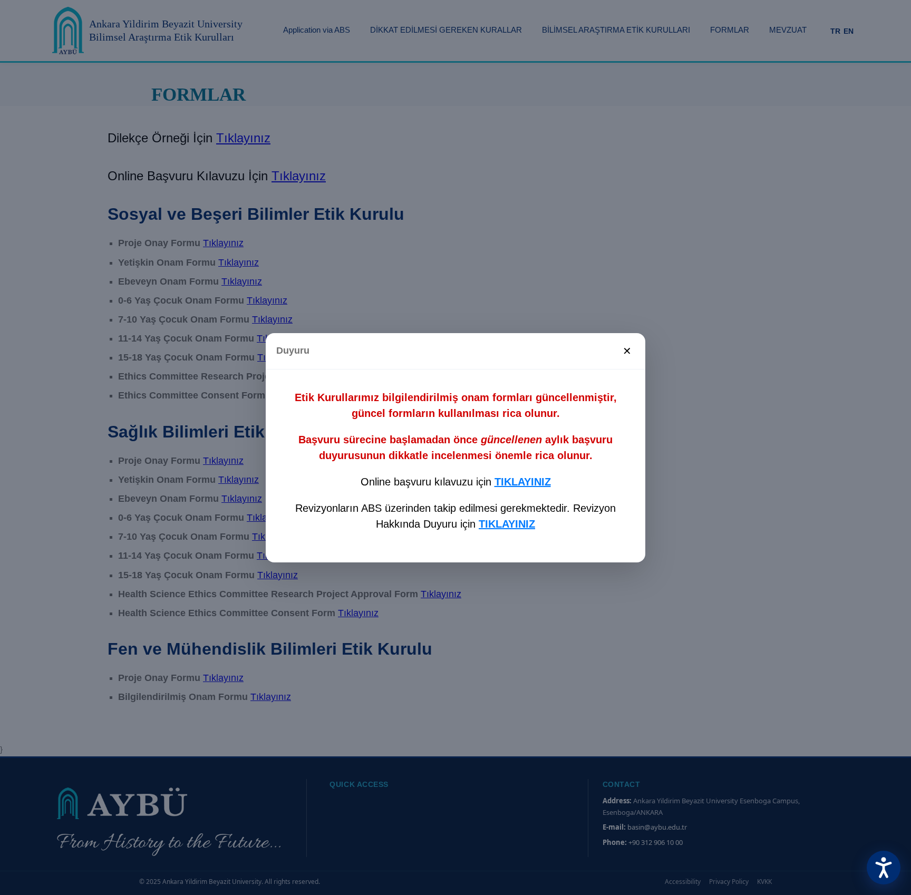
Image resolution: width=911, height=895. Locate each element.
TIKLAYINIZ (523, 482)
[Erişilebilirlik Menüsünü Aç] (883, 867)
